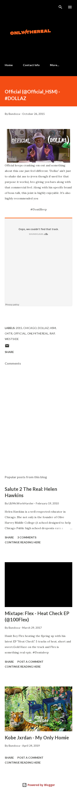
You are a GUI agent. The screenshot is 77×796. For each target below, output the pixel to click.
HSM (53, 328)
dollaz (43, 328)
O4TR (8, 333)
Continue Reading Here (23, 542)
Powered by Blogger (41, 785)
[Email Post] (7, 347)
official (20, 333)
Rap (52, 333)
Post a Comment (30, 661)
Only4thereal (37, 333)
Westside (12, 339)
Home (9, 65)
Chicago (30, 328)
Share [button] (9, 352)
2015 (19, 328)
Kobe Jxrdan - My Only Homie (37, 737)
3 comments (26, 537)
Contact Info (31, 65)
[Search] (60, 7)
